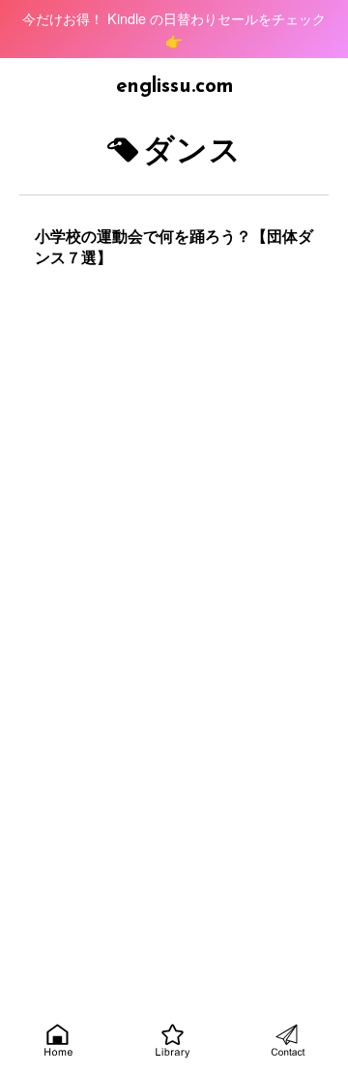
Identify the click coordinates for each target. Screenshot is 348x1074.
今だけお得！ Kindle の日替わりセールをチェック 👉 (174, 29)
